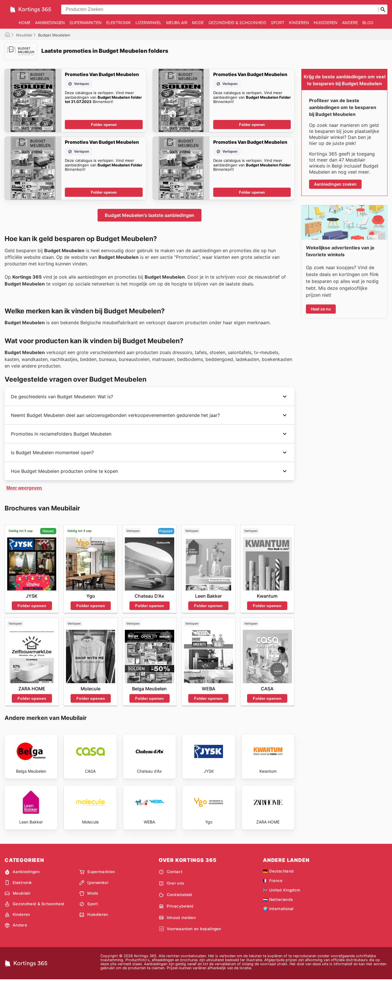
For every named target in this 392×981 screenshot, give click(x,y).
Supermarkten (85, 22)
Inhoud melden (181, 917)
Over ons (175, 883)
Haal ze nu (321, 308)
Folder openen (104, 125)
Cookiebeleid (179, 894)
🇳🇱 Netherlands (278, 899)
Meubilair (176, 22)
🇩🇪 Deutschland (278, 871)
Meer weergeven (24, 487)
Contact (174, 871)
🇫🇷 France (273, 880)
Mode (198, 22)
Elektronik (118, 22)
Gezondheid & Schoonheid (237, 22)
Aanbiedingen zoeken (335, 184)
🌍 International (278, 908)
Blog (367, 22)
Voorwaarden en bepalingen (194, 928)
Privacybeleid (180, 906)
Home (24, 22)
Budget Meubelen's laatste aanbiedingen (149, 215)
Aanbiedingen (50, 22)
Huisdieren (325, 22)
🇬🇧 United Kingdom (281, 890)
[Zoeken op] (382, 9)
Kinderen (299, 22)
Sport (277, 22)
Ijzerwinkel (148, 22)
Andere (350, 22)
